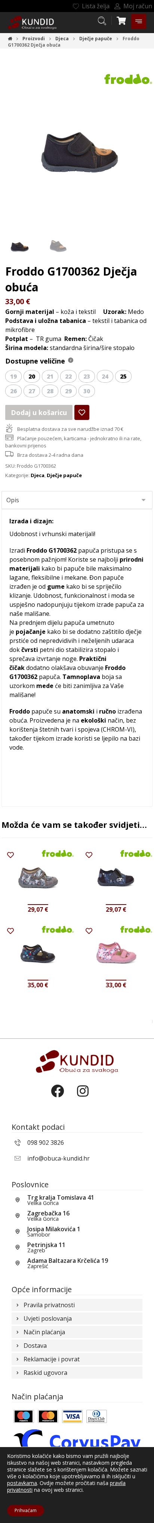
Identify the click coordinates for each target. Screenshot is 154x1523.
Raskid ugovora (45, 1372)
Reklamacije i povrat (52, 1359)
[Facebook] (64, 1097)
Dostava (35, 1345)
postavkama (22, 1483)
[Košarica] (121, 20)
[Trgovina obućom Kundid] (32, 22)
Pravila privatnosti (49, 1305)
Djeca (37, 475)
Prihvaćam (26, 1510)
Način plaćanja (44, 1332)
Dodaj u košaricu (39, 412)
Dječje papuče (64, 475)
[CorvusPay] (77, 1442)
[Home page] (10, 38)
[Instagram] (90, 1097)
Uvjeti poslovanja (48, 1318)
